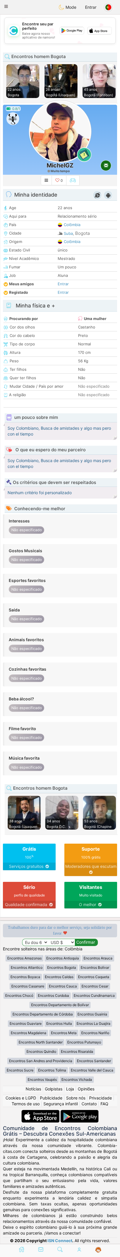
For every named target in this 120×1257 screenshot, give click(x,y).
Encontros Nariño (95, 1033)
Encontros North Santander (41, 1042)
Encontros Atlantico (27, 967)
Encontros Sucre (20, 1070)
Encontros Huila (59, 1023)
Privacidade (100, 1097)
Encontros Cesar (95, 986)
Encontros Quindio (41, 1051)
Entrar (90, 7)
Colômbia (72, 224)
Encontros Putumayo (84, 1042)
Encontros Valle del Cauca (92, 1070)
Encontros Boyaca (25, 977)
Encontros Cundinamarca (94, 995)
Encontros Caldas (59, 977)
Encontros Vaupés (42, 1079)
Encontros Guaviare (26, 1023)
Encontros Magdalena (28, 1033)
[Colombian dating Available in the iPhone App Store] (41, 1112)
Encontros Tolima (52, 1070)
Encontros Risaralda (77, 1051)
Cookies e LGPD (21, 1097)
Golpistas (53, 1088)
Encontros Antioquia (62, 958)
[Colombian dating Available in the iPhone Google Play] (79, 1112)
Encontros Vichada (76, 1079)
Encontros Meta (64, 1033)
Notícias (33, 1088)
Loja (70, 1088)
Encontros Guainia (92, 1014)
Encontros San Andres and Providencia (40, 1061)
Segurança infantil (60, 1103)
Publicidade (51, 1097)
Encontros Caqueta (93, 977)
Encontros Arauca (98, 958)
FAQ (104, 1103)
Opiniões (86, 1088)
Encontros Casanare (27, 986)
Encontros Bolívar (95, 967)
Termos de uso (26, 1103)
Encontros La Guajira (93, 1023)
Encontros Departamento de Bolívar (60, 1005)
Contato (89, 1103)
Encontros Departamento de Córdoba (43, 1014)
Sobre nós (75, 1097)
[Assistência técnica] (98, 1250)
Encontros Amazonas (24, 958)
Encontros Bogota (61, 967)
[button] (6, 6)
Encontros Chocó (19, 995)
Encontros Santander (94, 1061)
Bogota (82, 233)
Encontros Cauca (63, 986)
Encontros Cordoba (53, 995)
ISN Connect (59, 1240)
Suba (68, 233)
